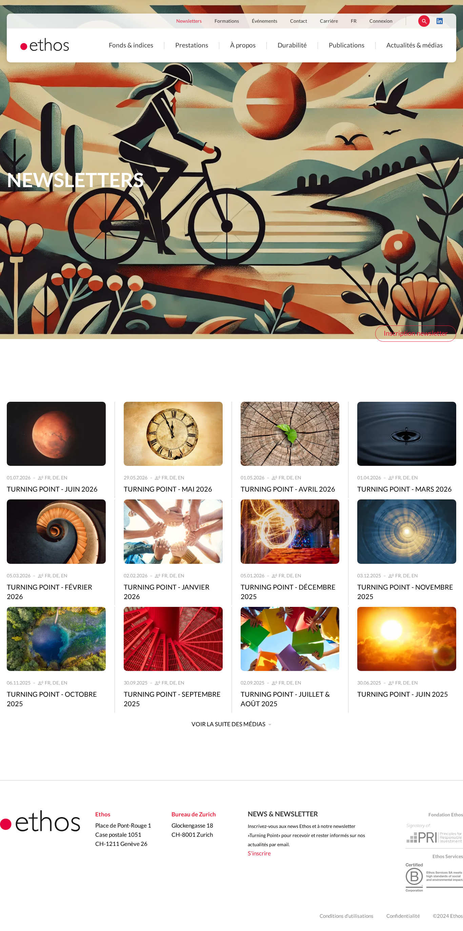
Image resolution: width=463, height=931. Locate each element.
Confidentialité (403, 916)
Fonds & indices (131, 45)
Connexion (380, 21)
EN (64, 478)
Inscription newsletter (416, 333)
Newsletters (189, 21)
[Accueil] (44, 49)
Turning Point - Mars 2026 (404, 489)
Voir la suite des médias (228, 724)
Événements (264, 21)
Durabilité (292, 45)
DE (56, 478)
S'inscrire (259, 853)
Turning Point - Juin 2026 (52, 489)
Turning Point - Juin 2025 (402, 694)
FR (354, 21)
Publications (346, 45)
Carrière (329, 21)
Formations (227, 21)
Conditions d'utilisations (347, 916)
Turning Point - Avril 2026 (288, 489)
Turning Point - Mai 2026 (168, 489)
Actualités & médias (414, 45)
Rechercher (424, 21)
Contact (298, 21)
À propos (243, 45)
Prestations (191, 45)
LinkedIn (440, 21)
